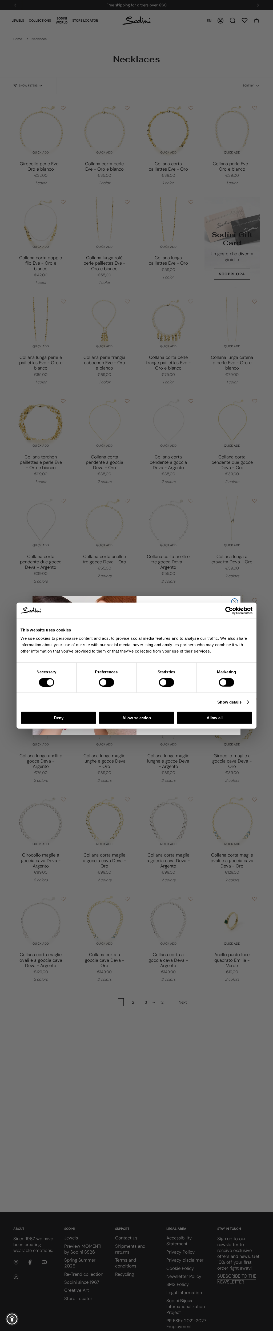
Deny (58, 718)
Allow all (215, 718)
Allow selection (136, 718)
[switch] (106, 682)
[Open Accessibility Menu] (12, 1319)
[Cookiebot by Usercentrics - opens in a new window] (229, 610)
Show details (229, 702)
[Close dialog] (234, 602)
